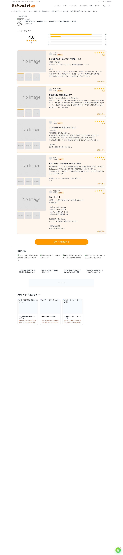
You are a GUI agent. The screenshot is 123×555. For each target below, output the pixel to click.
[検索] (104, 6)
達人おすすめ (83, 6)
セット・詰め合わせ (34, 11)
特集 (91, 6)
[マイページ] (109, 6)
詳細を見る (101, 81)
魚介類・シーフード (22, 11)
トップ (13, 11)
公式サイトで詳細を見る (60, 242)
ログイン (101, 1)
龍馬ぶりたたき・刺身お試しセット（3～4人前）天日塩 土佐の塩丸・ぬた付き (64, 11)
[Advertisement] (61, 283)
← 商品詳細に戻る (22, 16)
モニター (97, 6)
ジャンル (56, 6)
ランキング (73, 6)
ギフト (65, 6)
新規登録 (109, 1)
